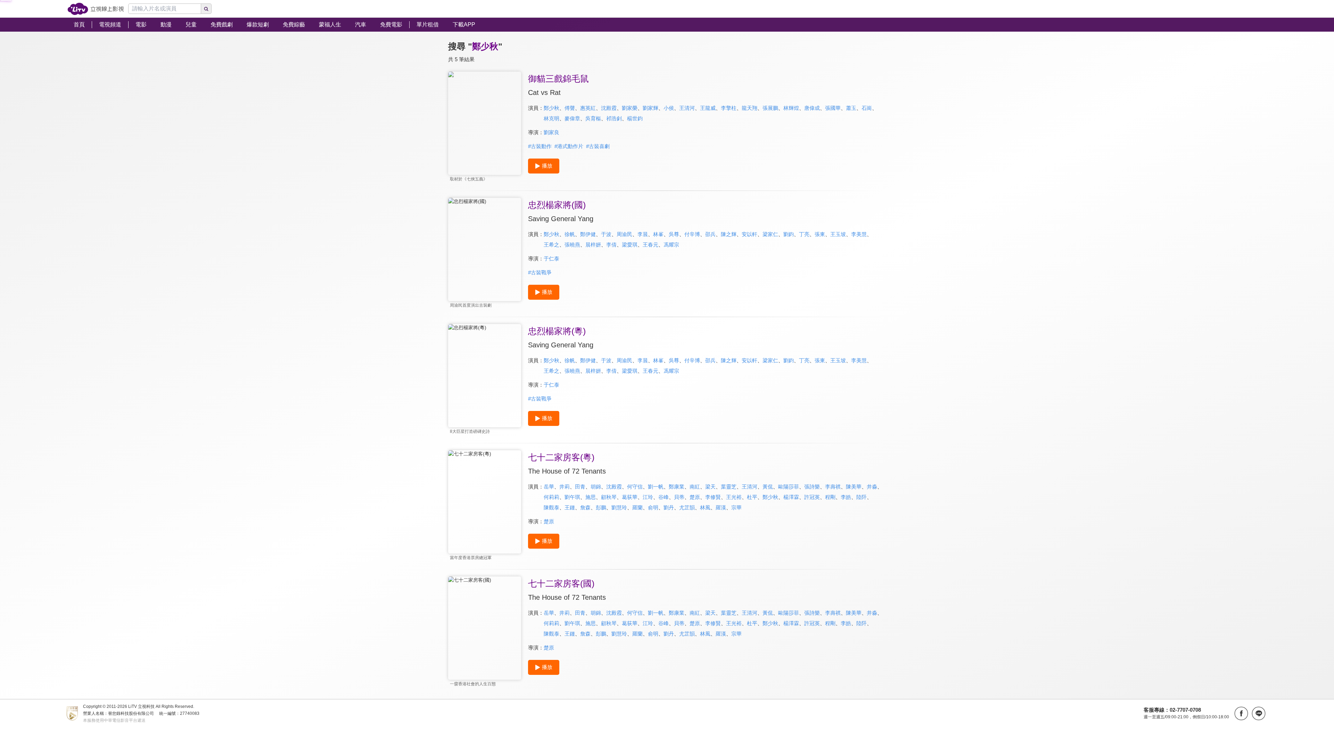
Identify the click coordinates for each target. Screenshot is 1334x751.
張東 (820, 234)
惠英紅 (588, 108)
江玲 (648, 497)
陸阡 (861, 497)
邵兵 (710, 234)
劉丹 (669, 507)
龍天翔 (749, 108)
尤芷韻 (687, 507)
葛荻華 (629, 497)
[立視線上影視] (96, 9)
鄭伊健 (588, 234)
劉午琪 (572, 497)
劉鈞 (788, 234)
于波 (606, 234)
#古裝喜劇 (598, 146)
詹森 (585, 507)
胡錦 (596, 487)
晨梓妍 (593, 245)
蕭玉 (851, 108)
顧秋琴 (609, 497)
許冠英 (812, 497)
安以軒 (749, 234)
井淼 (872, 487)
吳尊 (674, 234)
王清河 (687, 108)
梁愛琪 (629, 245)
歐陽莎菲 (788, 487)
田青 (580, 487)
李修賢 (713, 497)
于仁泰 (551, 258)
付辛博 (692, 234)
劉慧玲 (619, 507)
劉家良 (551, 132)
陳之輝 (728, 234)
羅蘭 (637, 507)
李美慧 (859, 234)
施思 (590, 497)
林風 (705, 507)
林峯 (658, 234)
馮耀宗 (671, 245)
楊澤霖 (791, 497)
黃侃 (768, 487)
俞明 (653, 507)
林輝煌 (791, 108)
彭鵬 (601, 507)
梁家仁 (770, 234)
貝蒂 (679, 497)
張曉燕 (572, 245)
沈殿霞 (609, 108)
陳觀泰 (551, 507)
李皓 (846, 497)
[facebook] (1241, 713)
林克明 (551, 118)
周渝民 (624, 234)
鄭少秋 (551, 108)
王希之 (551, 245)
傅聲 (570, 108)
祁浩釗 (614, 118)
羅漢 (721, 507)
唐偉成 (812, 108)
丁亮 (804, 234)
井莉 (564, 487)
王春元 (650, 245)
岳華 (549, 487)
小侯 (669, 108)
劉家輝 (650, 108)
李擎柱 (728, 108)
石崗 (867, 108)
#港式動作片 (568, 146)
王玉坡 (838, 234)
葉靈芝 (728, 487)
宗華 (736, 507)
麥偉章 (572, 118)
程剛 (830, 497)
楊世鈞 (635, 118)
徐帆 (570, 234)
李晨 (642, 234)
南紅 (695, 487)
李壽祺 (833, 487)
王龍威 (708, 108)
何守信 (635, 487)
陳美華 (854, 487)
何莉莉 (551, 497)
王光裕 (734, 497)
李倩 (611, 245)
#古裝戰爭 (540, 272)
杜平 (752, 497)
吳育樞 (593, 118)
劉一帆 (656, 487)
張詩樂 (812, 487)
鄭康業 (676, 487)
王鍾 (570, 507)
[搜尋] (206, 8)
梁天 (710, 487)
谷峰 (663, 497)
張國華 (833, 108)
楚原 (695, 497)
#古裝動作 (540, 146)
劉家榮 (629, 108)
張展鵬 (770, 108)
